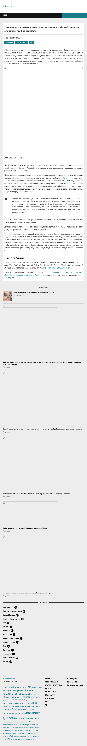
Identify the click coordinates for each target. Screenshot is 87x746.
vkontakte (74, 682)
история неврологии (21, 709)
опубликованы (66, 178)
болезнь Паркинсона (13, 638)
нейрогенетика (10, 658)
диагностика (22, 42)
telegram (73, 679)
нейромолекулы (25, 725)
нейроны (8, 631)
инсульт (6, 706)
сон (6, 623)
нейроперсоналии (22, 728)
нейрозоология (11, 642)
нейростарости (12, 730)
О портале (49, 698)
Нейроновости (51, 682)
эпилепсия (29, 739)
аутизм (7, 662)
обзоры (22, 733)
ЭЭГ (31, 42)
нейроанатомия (33, 718)
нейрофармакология (28, 730)
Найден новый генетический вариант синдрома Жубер (25, 528)
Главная (48, 679)
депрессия (8, 700)
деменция (9, 42)
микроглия (20, 718)
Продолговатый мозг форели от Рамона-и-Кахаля (33, 292)
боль (8, 697)
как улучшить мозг (19, 713)
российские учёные (21, 736)
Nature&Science (10, 615)
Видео (48, 688)
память (7, 627)
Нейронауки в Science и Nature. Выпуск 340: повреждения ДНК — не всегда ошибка (36, 494)
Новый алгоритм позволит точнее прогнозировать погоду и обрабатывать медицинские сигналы (42, 429)
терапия (15, 739)
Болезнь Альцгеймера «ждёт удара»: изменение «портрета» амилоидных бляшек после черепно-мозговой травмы (42, 363)
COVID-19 (6, 687)
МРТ (34, 687)
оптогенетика (30, 733)
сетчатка (8, 650)
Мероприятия (51, 692)
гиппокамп (8, 654)
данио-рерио (35, 697)
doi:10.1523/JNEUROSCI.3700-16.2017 (56, 268)
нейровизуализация (9, 722)
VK (46, 702)
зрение (29, 700)
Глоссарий (50, 695)
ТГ (46, 705)
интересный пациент (18, 706)
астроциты (9, 634)
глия (6, 646)
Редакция (17, 295)
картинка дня (10, 607)
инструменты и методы (14, 611)
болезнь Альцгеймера (13, 619)
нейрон (35, 725)
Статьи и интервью (53, 685)
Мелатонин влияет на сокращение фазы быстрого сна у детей (28, 593)
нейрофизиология (10, 733)
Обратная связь (76, 685)
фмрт (22, 739)
